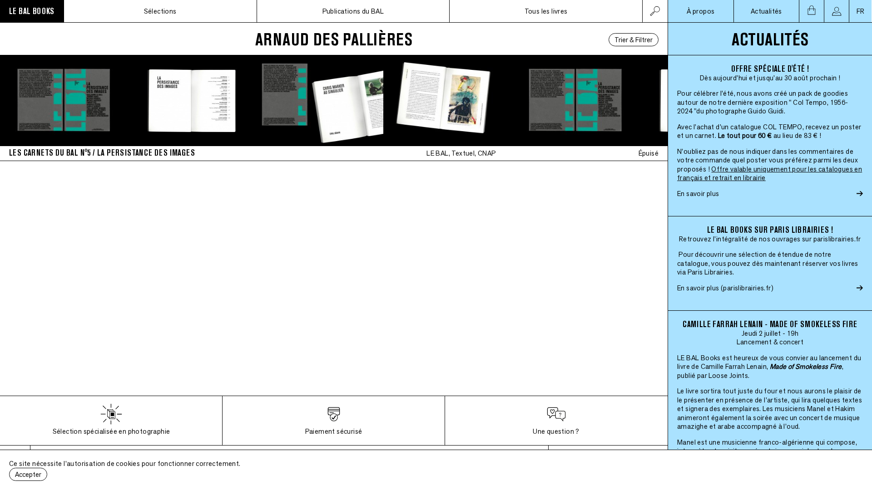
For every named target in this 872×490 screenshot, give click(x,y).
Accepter (28, 474)
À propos (700, 11)
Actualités (766, 11)
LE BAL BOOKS (31, 11)
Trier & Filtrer (633, 39)
